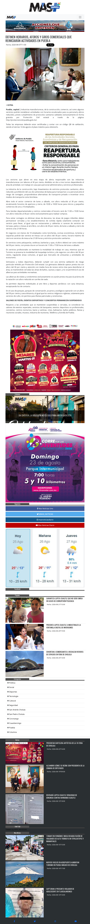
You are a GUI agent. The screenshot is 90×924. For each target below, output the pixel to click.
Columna (13, 732)
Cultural (12, 701)
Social (11, 687)
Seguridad (13, 705)
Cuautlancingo (15, 723)
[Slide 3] (49, 420)
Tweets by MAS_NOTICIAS (16, 829)
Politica (12, 683)
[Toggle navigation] (80, 17)
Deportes (13, 692)
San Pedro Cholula (16, 714)
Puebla (12, 727)
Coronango (14, 718)
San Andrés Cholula (17, 710)
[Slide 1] (41, 420)
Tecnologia (13, 696)
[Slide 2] (45, 420)
